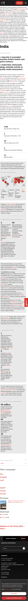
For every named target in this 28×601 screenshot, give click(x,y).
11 (5, 155)
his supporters (16, 234)
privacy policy (9, 589)
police (6, 353)
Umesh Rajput (22, 9)
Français (3, 491)
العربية (2, 480)
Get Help (19, 3)
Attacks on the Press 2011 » (12, 526)
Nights (2, 243)
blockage (3, 277)
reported (8, 365)
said (2, 258)
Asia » (2, 528)
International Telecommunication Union (6, 411)
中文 (1, 474)
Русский (3, 494)
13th (6, 126)
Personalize (14, 593)
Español (2, 488)
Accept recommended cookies (14, 598)
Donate (23, 538)
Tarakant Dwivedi (5, 371)
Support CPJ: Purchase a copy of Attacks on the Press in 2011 (16, 501)
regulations (3, 393)
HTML (3, 518)
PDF (2, 515)
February (6, 319)
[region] (14, 590)
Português (3, 477)
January (4, 317)
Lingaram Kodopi (10, 204)
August (22, 295)
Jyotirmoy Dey (16, 11)
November (5, 297)
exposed (2, 33)
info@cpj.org (4, 577)
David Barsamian (15, 302)
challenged (3, 20)
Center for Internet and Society (9, 390)
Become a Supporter (11, 538)
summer (15, 267)
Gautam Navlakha (17, 305)
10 (5, 141)
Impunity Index (7, 14)
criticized (3, 210)
